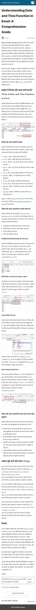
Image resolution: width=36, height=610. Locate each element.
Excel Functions (14, 587)
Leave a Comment (18, 593)
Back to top (31, 601)
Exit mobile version (18, 607)
